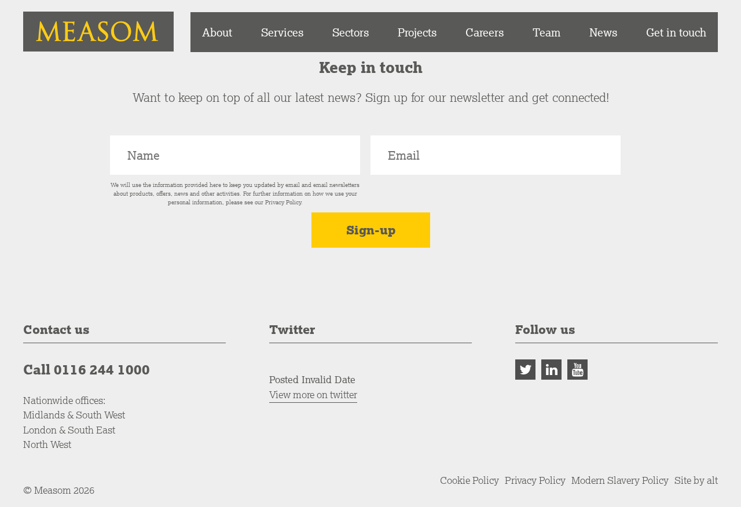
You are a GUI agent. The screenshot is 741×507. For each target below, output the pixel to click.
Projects (417, 32)
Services (282, 32)
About (217, 32)
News (603, 32)
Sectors (350, 32)
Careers (484, 32)
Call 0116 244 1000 (86, 369)
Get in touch (676, 32)
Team (546, 32)
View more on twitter (313, 394)
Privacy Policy (283, 202)
